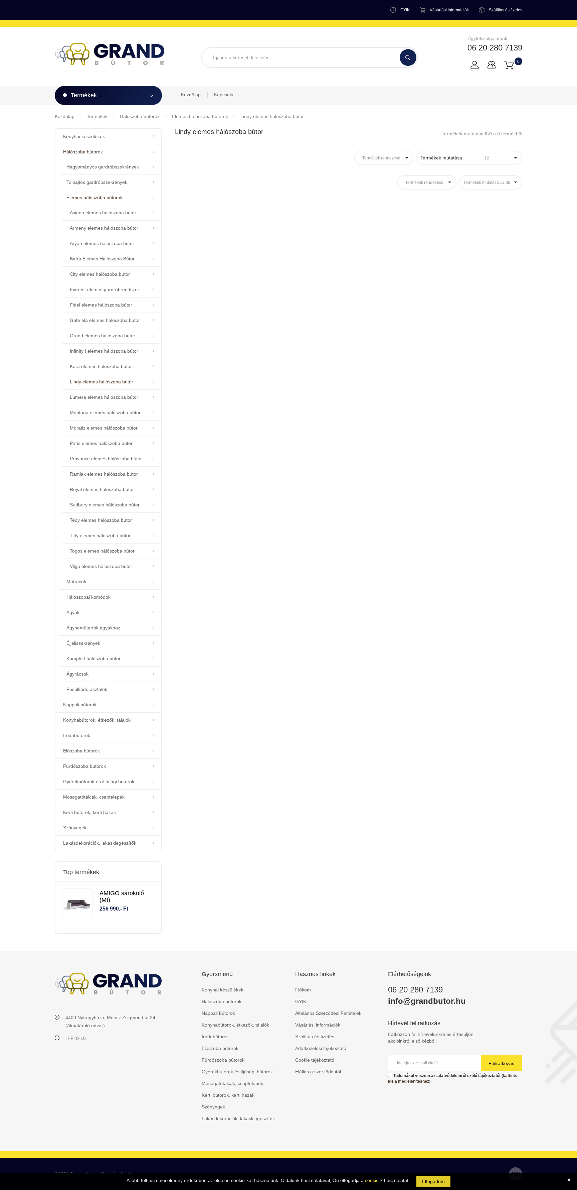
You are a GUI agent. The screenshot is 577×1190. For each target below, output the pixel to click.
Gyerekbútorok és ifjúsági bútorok (98, 781)
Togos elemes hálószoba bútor (102, 551)
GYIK (300, 1001)
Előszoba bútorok (81, 750)
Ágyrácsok (77, 674)
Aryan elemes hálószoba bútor (102, 243)
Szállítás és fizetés (314, 1036)
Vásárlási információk (317, 1025)
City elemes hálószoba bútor (100, 274)
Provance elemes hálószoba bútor (106, 458)
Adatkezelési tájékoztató (320, 1048)
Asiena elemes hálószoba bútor (103, 212)
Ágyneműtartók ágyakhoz (93, 627)
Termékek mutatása (454, 157)
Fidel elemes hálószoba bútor (101, 305)
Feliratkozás (501, 1063)
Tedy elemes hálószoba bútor (101, 520)
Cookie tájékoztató (314, 1060)
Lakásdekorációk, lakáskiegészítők (99, 843)
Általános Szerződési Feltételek (328, 1013)
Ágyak (72, 612)
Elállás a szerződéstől (318, 1071)
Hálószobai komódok (88, 597)
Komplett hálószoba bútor (93, 658)
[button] (509, 64)
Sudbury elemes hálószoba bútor (105, 504)
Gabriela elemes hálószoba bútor (105, 320)
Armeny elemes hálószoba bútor (104, 228)
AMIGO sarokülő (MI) (122, 896)
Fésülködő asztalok (86, 689)
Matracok (76, 581)
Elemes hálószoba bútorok (200, 116)
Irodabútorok (76, 735)
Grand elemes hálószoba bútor (102, 335)
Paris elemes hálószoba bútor (101, 443)
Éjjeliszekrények (83, 643)
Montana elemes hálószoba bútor (105, 412)
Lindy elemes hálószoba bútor (272, 116)
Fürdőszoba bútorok (84, 766)
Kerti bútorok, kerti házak (89, 812)
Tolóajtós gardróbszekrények (96, 182)
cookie (372, 1180)
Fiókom (303, 989)
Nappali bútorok (80, 704)
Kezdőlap (191, 94)
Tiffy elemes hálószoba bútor (100, 535)
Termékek (97, 116)
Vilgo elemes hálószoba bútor (101, 566)
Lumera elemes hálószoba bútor (104, 397)
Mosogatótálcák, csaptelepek (94, 797)
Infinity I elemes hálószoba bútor (104, 351)
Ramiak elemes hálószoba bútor (104, 474)
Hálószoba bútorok (140, 116)
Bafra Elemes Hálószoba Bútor (102, 258)
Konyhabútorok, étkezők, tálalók (97, 720)
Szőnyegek (74, 827)
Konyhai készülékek (84, 136)
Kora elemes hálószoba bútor (101, 366)
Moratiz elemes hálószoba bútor (104, 428)
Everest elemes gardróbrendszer (104, 289)
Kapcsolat (224, 94)
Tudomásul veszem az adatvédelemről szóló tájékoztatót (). (452, 1078)
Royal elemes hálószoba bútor (102, 489)
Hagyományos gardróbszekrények (102, 166)
